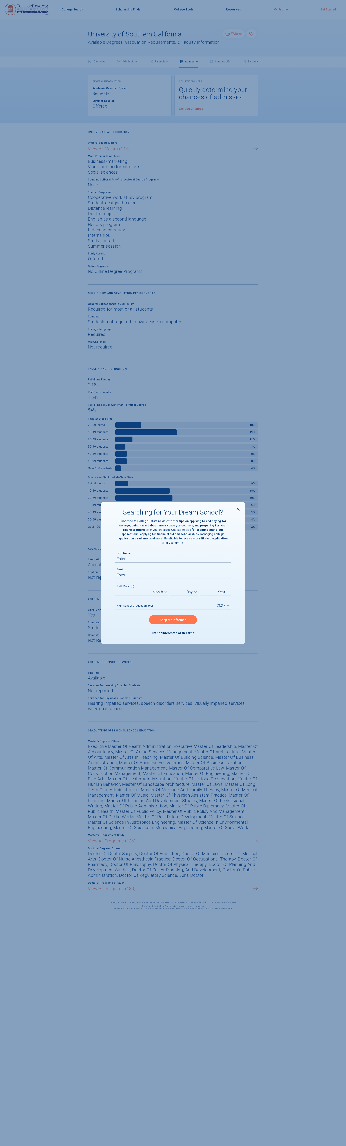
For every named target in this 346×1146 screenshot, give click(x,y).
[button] (132, 587)
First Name (124, 553)
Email (120, 569)
